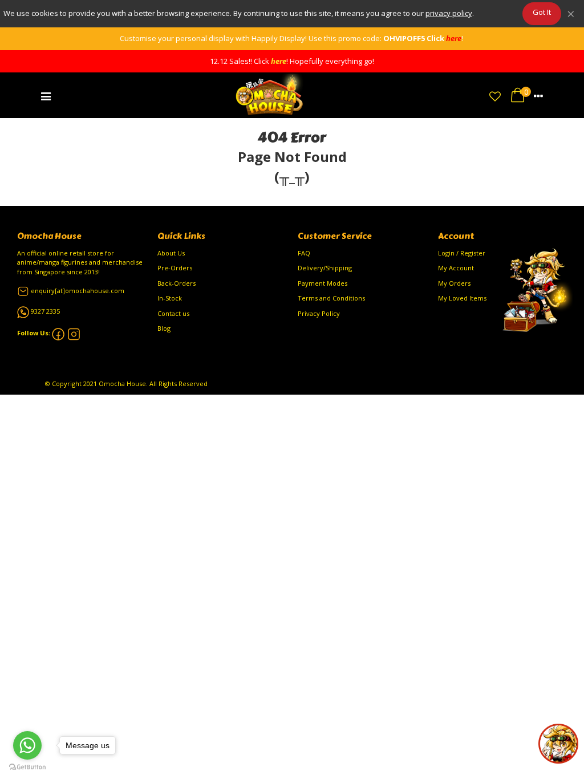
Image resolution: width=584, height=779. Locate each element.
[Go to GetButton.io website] (27, 767)
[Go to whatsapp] (27, 745)
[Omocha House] (270, 95)
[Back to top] (558, 744)
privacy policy (448, 13)
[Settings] (538, 95)
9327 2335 (45, 311)
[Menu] (45, 95)
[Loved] (495, 95)
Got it (542, 12)
